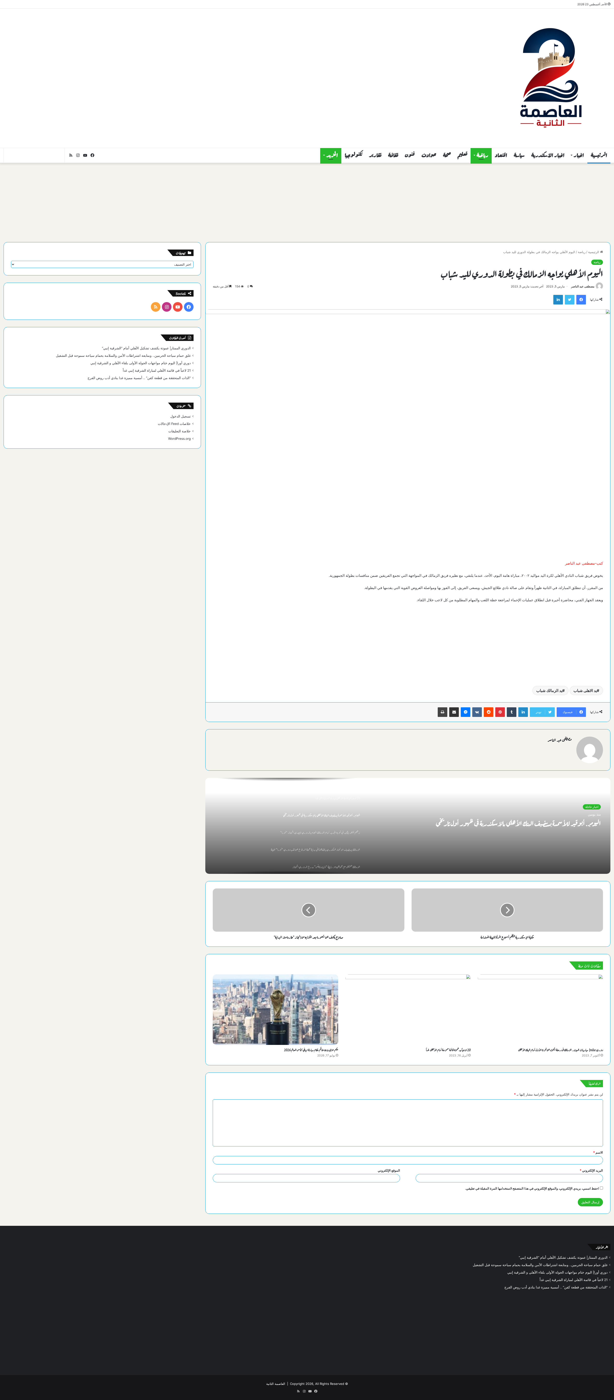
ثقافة (393, 155)
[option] (407, 826)
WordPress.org (179, 439)
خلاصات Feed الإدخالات (174, 424)
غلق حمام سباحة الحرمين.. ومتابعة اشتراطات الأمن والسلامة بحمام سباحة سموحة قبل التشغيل (123, 355)
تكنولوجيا (353, 155)
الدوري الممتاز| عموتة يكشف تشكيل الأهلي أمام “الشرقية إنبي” (146, 348)
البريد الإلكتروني (591, 1170)
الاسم (598, 1152)
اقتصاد (501, 155)
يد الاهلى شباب (585, 690)
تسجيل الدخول (180, 416)
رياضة (482, 155)
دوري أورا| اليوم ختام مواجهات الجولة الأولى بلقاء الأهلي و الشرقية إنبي (140, 363)
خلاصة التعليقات (179, 431)
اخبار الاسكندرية (547, 155)
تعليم (462, 155)
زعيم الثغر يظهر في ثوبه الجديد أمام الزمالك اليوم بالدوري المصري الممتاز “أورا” (516, 822)
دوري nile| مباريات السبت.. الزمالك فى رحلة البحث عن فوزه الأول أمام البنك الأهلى (560, 1049)
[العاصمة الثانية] (550, 78)
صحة (447, 155)
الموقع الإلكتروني (389, 1170)
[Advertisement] (204, 47)
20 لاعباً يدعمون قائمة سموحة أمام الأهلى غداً (448, 1049)
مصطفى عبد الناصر (582, 286)
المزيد (332, 155)
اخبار (579, 155)
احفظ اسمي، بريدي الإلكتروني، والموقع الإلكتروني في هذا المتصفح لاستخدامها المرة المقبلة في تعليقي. (532, 1188)
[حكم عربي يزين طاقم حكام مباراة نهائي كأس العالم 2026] (275, 1009)
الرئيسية (599, 155)
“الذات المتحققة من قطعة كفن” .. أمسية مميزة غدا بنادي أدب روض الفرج (139, 378)
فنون (410, 155)
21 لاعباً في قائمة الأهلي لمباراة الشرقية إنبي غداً (157, 370)
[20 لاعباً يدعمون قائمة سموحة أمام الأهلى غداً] (408, 1009)
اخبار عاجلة (591, 807)
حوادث (428, 155)
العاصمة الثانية (275, 1384)
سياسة (519, 155)
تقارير (375, 155)
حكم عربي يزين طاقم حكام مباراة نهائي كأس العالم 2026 (311, 1049)
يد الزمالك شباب (549, 690)
